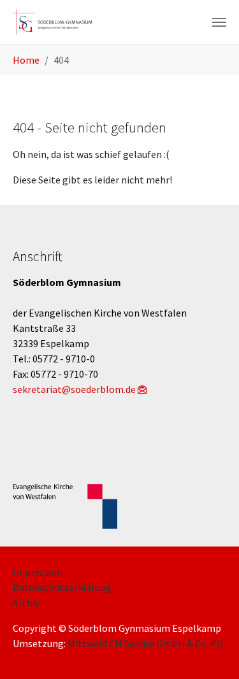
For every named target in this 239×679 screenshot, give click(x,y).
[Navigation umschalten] (219, 22)
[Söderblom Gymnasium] (57, 22)
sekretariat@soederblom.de (74, 389)
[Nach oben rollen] (211, 651)
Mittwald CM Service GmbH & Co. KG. (146, 643)
